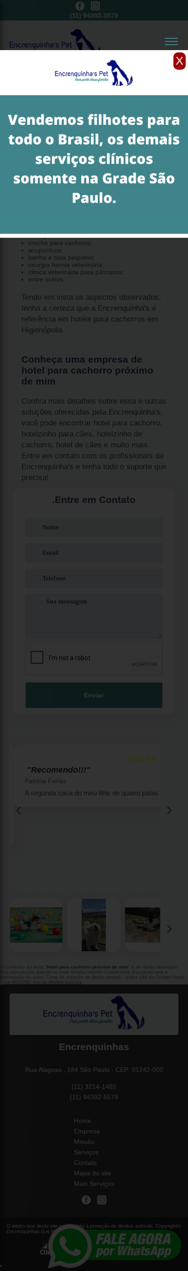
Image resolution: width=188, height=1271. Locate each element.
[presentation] (19, 809)
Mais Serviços (94, 1183)
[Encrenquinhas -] (94, 1014)
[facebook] (79, 6)
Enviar (94, 695)
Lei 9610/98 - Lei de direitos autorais (43, 981)
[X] (94, 52)
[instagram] (95, 6)
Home (82, 1120)
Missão (84, 1141)
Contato (85, 1162)
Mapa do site (92, 1173)
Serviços (86, 1152)
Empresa (87, 1131)
